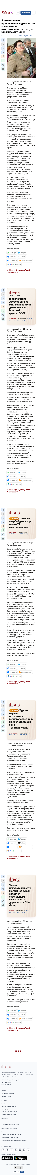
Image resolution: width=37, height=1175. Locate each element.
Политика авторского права (10, 1137)
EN (15, 1171)
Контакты (5, 1109)
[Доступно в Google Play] (20, 1158)
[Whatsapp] (3, 1150)
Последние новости (8, 1093)
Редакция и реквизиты (9, 1106)
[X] (11, 1150)
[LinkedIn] (24, 1150)
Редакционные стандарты (10, 1112)
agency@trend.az (6, 1084)
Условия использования (9, 1132)
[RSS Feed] (28, 1150)
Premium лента (6, 1096)
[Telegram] (20, 1150)
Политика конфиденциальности (12, 1134)
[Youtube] (15, 1150)
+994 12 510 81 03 (6, 1082)
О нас (3, 1103)
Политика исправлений (9, 1114)
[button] (3, 40)
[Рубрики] (34, 13)
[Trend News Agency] (7, 1067)
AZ (18, 1171)
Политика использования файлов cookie (14, 1140)
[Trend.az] (7, 12)
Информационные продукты (10, 1124)
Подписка (5, 1122)
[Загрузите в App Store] (7, 1158)
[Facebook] (7, 1150)
